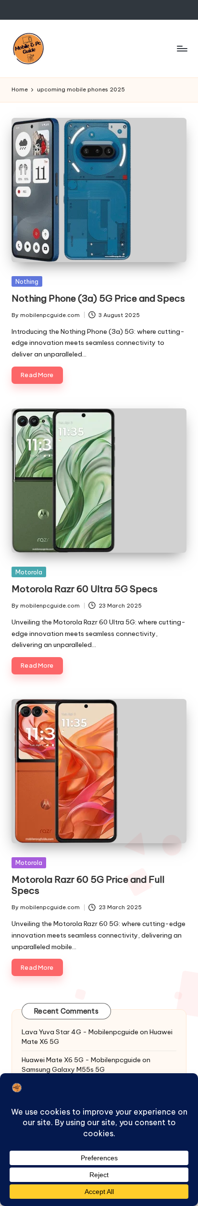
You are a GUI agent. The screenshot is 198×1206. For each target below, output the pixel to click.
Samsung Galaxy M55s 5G (63, 1069)
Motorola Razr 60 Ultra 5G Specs (85, 589)
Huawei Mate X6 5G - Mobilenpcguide (81, 1059)
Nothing (26, 281)
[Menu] (181, 48)
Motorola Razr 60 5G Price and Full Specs (88, 885)
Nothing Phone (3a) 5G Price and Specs (98, 298)
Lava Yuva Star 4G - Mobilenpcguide (80, 1032)
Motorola (28, 572)
